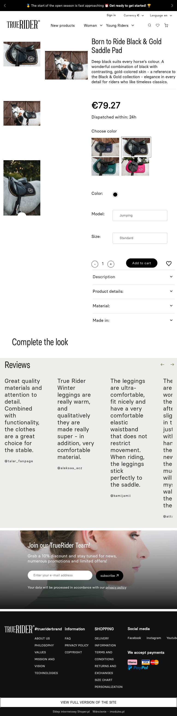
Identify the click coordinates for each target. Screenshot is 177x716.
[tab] (133, 277)
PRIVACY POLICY (76, 645)
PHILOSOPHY (44, 645)
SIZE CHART (103, 680)
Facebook (135, 638)
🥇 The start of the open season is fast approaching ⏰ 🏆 (88, 6)
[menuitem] (67, 25)
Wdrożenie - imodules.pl (108, 711)
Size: (95, 236)
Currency (130, 15)
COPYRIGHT (73, 652)
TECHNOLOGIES (46, 673)
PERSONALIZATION (109, 687)
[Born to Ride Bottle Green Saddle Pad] (105, 166)
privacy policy (116, 587)
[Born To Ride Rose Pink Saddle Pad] (135, 166)
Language (156, 15)
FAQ (68, 638)
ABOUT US (42, 638)
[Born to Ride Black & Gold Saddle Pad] (136, 147)
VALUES (40, 652)
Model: (97, 213)
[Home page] (23, 23)
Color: (97, 193)
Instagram (154, 638)
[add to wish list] (169, 264)
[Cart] (167, 24)
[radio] (115, 194)
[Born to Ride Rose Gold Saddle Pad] (105, 147)
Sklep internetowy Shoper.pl (71, 711)
